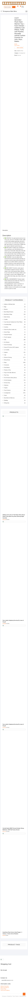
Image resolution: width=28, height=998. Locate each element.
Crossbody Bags (7, 324)
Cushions (6, 327)
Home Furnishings (8, 344)
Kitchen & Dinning (8, 357)
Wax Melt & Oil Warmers (9, 397)
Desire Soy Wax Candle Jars (10, 329)
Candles (6, 319)
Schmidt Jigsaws (7, 380)
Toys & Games (7, 390)
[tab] (5, 230)
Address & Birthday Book (9, 304)
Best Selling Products (8, 311)
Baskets (6, 309)
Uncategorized (22, 53)
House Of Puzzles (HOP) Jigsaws (11, 347)
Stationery (6, 385)
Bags (5, 306)
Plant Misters (7, 367)
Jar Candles (6, 349)
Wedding (6, 400)
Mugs (5, 362)
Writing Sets (6, 403)
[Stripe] (16, 973)
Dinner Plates (7, 332)
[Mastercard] (4, 973)
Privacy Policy (3, 989)
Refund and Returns (5, 987)
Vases (5, 395)
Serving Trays (7, 382)
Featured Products (8, 334)
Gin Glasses (6, 342)
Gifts (5, 339)
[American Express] (1, 973)
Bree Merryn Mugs (8, 314)
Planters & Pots (7, 370)
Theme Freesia (15, 996)
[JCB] (18, 973)
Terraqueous (4, 996)
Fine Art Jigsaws (7, 337)
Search (13, 7)
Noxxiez (19, 55)
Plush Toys (6, 375)
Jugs (5, 354)
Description (5, 230)
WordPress (24, 996)
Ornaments (6, 365)
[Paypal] (9, 973)
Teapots (5, 387)
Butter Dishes (7, 317)
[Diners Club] (11, 973)
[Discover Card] (13, 973)
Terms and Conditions (5, 990)
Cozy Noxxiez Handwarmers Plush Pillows (13, 322)
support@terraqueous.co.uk (7, 980)
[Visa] (6, 973)
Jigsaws (6, 352)
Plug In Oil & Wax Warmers (10, 372)
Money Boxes (7, 359)
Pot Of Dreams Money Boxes (10, 377)
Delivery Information (5, 986)
